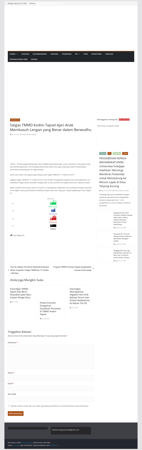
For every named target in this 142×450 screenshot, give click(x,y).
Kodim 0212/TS (15, 120)
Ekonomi (25, 54)
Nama (11, 373)
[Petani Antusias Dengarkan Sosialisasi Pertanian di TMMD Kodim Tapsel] (51, 287)
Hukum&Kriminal (40, 54)
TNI (76, 54)
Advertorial (96, 54)
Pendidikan (66, 54)
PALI (109, 153)
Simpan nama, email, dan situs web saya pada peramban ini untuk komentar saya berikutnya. (50, 406)
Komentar (13, 342)
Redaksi (34, 59)
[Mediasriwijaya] (71, 7)
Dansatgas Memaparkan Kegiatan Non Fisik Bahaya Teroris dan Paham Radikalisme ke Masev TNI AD (80, 296)
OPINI (86, 54)
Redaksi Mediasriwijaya (29, 134)
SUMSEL (13, 54)
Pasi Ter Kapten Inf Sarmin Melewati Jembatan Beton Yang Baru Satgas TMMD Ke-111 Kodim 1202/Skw (29, 270)
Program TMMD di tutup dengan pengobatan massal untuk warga (72, 268)
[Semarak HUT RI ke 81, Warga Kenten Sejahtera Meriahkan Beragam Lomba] (104, 239)
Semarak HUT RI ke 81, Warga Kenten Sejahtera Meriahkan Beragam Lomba (122, 237)
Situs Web (12, 394)
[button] (17, 54)
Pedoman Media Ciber (19, 59)
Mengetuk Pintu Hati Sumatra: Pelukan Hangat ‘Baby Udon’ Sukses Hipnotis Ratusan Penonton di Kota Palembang (122, 218)
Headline (109, 54)
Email (11, 383)
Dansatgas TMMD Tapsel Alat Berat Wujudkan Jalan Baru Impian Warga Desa (20, 293)
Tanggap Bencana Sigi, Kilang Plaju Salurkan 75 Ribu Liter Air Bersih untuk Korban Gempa (122, 254)
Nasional (54, 54)
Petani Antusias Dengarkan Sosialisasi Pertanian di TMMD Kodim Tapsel (50, 308)
